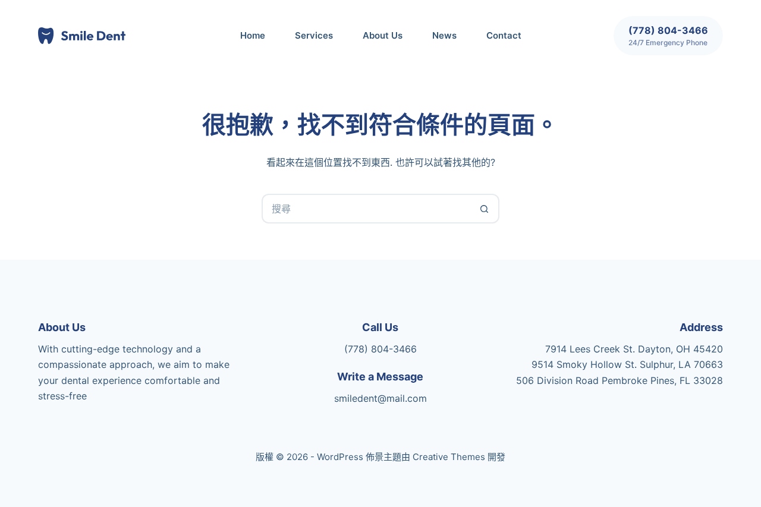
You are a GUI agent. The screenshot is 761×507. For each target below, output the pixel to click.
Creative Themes (449, 456)
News (444, 35)
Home (252, 35)
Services (314, 35)
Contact (503, 35)
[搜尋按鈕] (484, 208)
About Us (382, 35)
